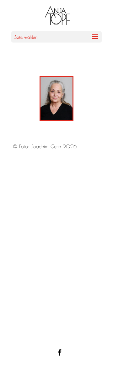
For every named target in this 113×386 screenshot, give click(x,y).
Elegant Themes (72, 365)
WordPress (73, 376)
